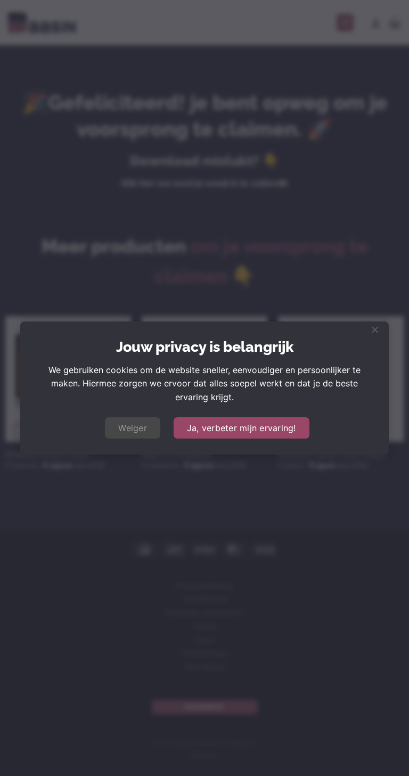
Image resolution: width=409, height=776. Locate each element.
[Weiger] (374, 332)
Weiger (132, 428)
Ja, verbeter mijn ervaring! (241, 428)
